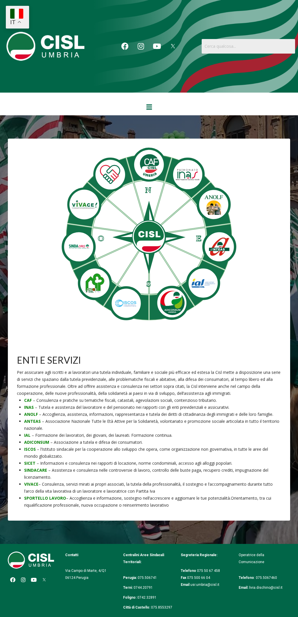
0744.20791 (143, 588)
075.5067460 (267, 578)
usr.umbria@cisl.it (204, 585)
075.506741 (148, 578)
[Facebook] (125, 46)
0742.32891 (147, 597)
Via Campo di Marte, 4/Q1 (86, 571)
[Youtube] (157, 46)
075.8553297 (161, 607)
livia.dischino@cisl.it (266, 588)
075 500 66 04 (198, 578)
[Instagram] (141, 46)
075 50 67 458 (209, 571)
